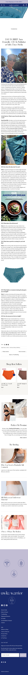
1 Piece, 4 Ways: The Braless (11, 531)
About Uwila (4, 610)
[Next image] (14, 375)
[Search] (4, 5)
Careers (3, 622)
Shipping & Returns (5, 616)
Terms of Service (5, 631)
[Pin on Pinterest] (8, 344)
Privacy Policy (4, 633)
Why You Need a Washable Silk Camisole (12, 466)
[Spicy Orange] (2, 390)
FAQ (2, 627)
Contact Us (3, 635)
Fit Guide (3, 618)
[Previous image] (3, 375)
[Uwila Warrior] (14, 5)
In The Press (4, 638)
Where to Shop (4, 629)
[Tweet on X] (4, 344)
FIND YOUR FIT (23, 437)
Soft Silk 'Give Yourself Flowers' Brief (6, 384)
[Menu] (1, 5)
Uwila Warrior (6, 671)
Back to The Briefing (14, 354)
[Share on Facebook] (6, 344)
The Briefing (14, 444)
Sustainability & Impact (6, 620)
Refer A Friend (4, 612)
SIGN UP (23, 655)
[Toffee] (18, 390)
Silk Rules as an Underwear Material (11, 498)
